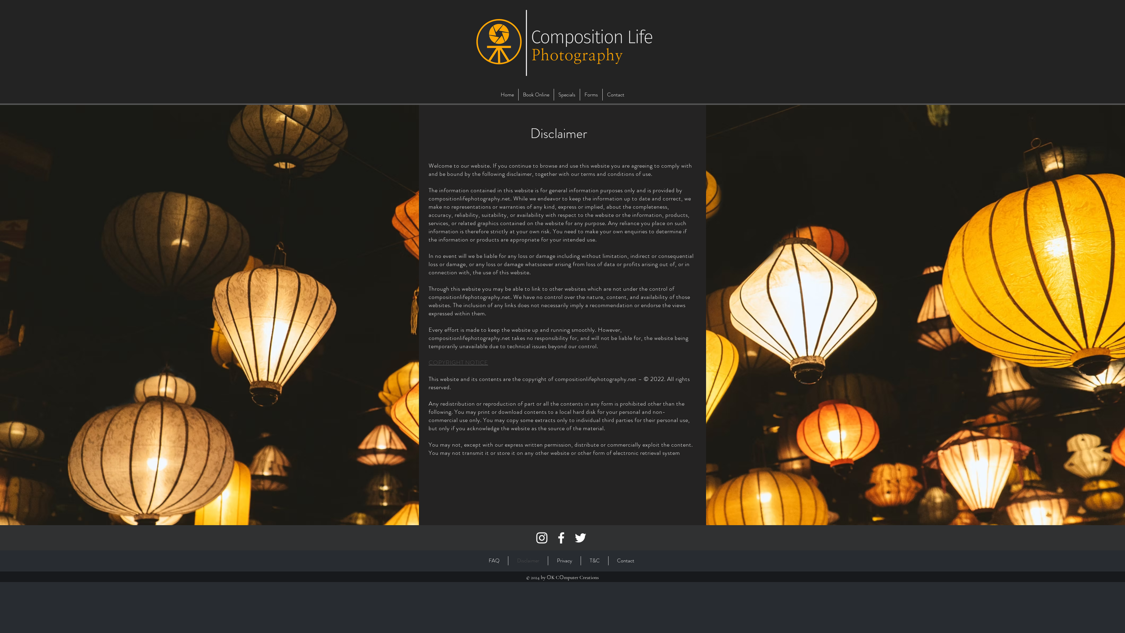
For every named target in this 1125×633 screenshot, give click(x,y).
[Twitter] (580, 537)
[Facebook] (561, 537)
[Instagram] (541, 537)
